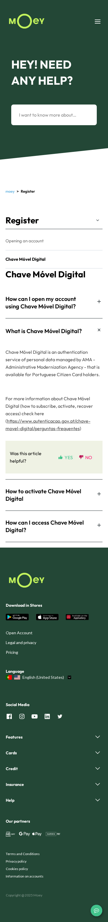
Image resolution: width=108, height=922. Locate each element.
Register (22, 220)
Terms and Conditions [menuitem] (23, 854)
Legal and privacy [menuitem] (21, 642)
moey (10, 191)
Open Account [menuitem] (19, 632)
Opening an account (24, 240)
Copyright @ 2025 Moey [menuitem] (24, 895)
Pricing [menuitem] (12, 652)
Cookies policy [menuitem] (17, 869)
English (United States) (43, 677)
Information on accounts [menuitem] (24, 876)
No (88, 457)
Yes (69, 457)
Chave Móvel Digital (25, 259)
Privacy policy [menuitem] (16, 861)
